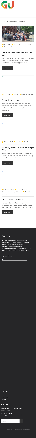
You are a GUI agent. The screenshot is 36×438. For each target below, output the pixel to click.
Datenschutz (5, 397)
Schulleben (19, 192)
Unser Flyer (7, 256)
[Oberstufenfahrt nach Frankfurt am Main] (18, 33)
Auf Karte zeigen (5, 410)
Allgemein (21, 44)
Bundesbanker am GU (11, 100)
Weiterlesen (7, 68)
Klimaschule (25, 189)
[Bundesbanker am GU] (18, 83)
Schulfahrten (28, 44)
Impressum (5, 395)
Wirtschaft (13, 47)
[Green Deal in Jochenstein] (18, 178)
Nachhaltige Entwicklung (8, 192)
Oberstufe (6, 47)
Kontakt (4, 399)
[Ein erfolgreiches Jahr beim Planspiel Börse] (18, 131)
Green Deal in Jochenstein (13, 199)
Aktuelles (15, 44)
